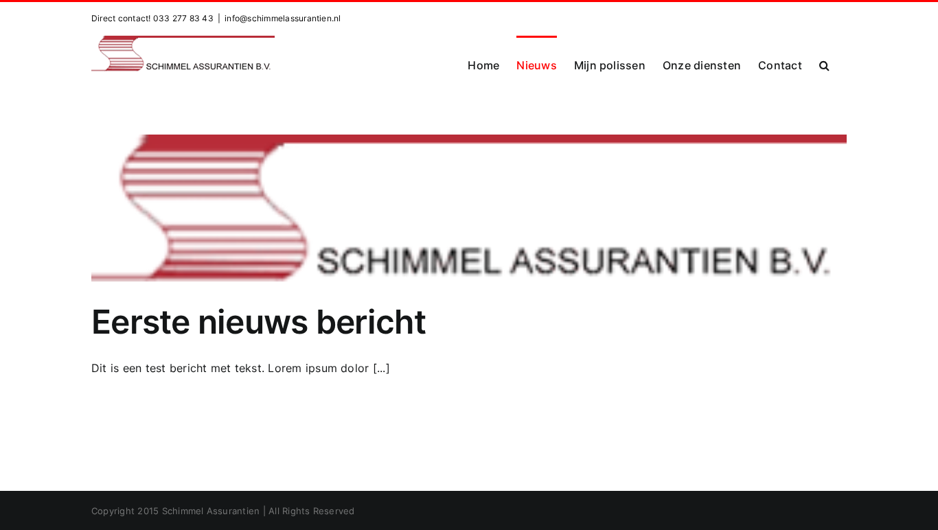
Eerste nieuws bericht (258, 321)
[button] (824, 64)
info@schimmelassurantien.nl (283, 18)
